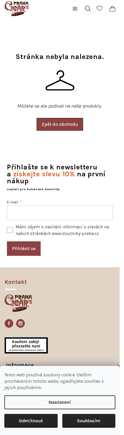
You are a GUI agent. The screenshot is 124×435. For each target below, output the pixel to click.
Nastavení (60, 402)
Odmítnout (31, 420)
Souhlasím (88, 420)
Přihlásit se (24, 248)
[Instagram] (20, 323)
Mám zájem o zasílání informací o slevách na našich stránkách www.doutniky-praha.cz (62, 230)
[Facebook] (9, 323)
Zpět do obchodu (60, 124)
